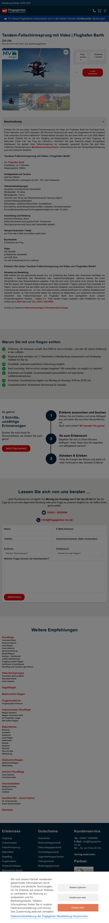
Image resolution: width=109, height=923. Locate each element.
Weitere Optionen (78, 887)
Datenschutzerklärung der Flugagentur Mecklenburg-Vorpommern (49, 916)
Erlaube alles (78, 907)
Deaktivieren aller (77, 897)
